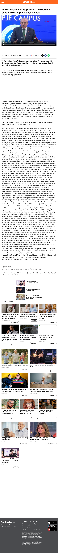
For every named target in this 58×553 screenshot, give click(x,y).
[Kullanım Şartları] (25, 541)
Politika (29, 526)
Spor (30, 523)
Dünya (37, 521)
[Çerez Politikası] (34, 542)
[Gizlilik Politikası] (34, 541)
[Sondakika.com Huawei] (52, 529)
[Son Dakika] (29, 2)
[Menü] (3, 2)
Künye (15, 526)
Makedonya (34, 70)
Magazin (36, 523)
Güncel (32, 521)
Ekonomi (24, 523)
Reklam (8, 526)
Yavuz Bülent (9, 122)
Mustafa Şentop (18, 70)
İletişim (12, 526)
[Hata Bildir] (27, 544)
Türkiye (20, 202)
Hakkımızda (3, 526)
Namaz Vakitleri (26, 528)
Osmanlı (34, 122)
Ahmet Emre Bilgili (49, 255)
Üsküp (46, 73)
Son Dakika (24, 521)
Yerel (23, 526)
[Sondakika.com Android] (52, 526)
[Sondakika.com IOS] (52, 522)
